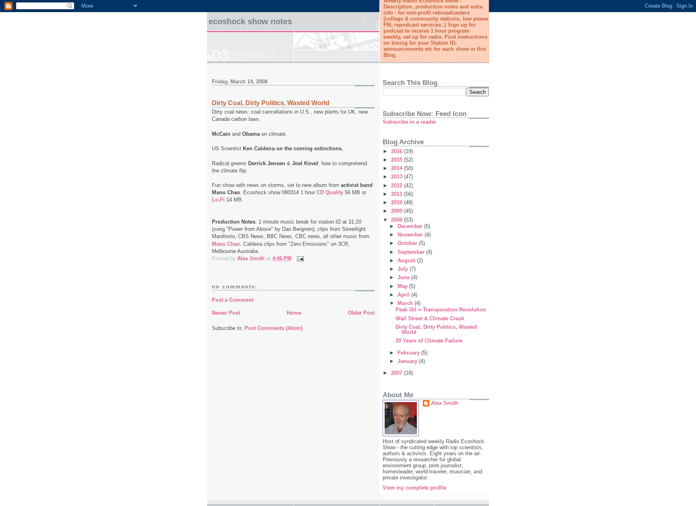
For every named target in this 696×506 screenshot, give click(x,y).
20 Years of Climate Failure (429, 341)
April (404, 295)
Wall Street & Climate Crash (430, 318)
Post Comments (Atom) (273, 328)
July (404, 269)
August (407, 260)
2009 (397, 211)
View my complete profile (414, 488)
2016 (397, 151)
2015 (397, 160)
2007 (397, 373)
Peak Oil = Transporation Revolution (441, 310)
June (404, 277)
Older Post (361, 313)
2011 (397, 194)
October (408, 243)
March (406, 303)
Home (294, 313)
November (411, 235)
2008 (397, 220)
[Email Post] (300, 258)
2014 (397, 168)
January (408, 361)
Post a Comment (232, 300)
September (412, 252)
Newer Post (226, 313)
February (409, 353)
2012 (397, 185)
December (411, 226)
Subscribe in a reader (409, 122)
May (403, 286)
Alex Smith (444, 403)
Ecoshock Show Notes (250, 21)
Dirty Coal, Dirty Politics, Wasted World (270, 103)
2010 (397, 202)
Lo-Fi (218, 200)
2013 (397, 177)
